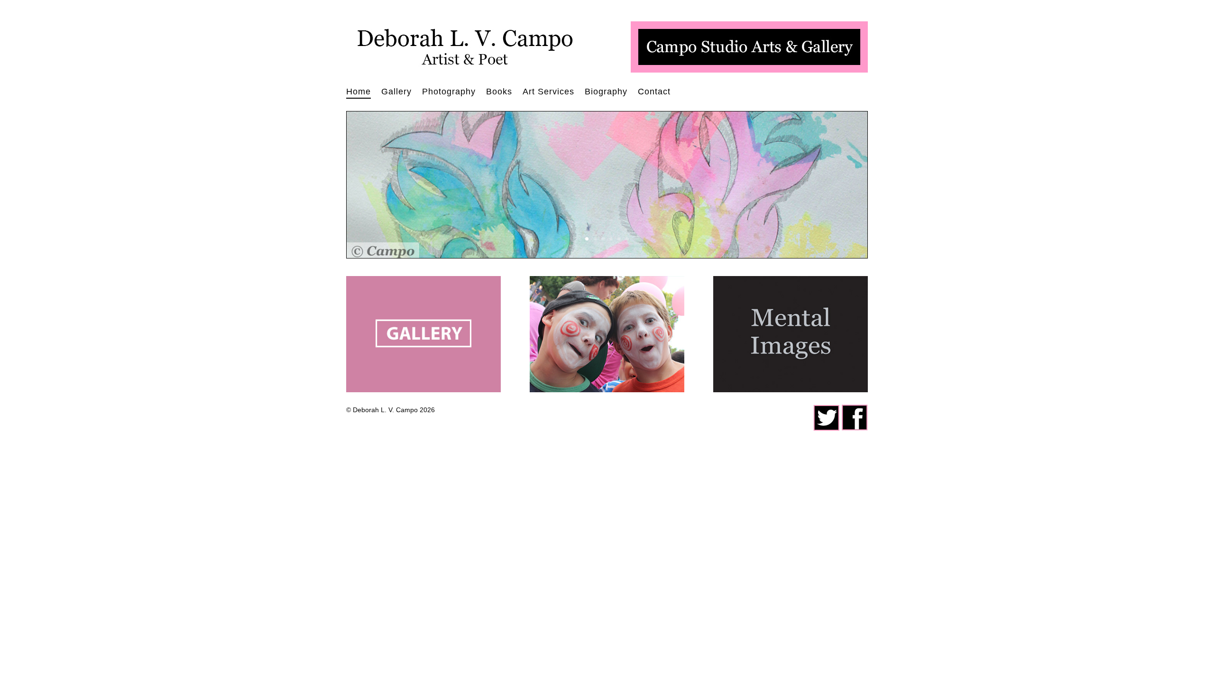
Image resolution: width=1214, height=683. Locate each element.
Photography (449, 92)
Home (358, 92)
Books (499, 92)
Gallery (396, 92)
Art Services (548, 92)
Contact (654, 92)
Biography (606, 92)
